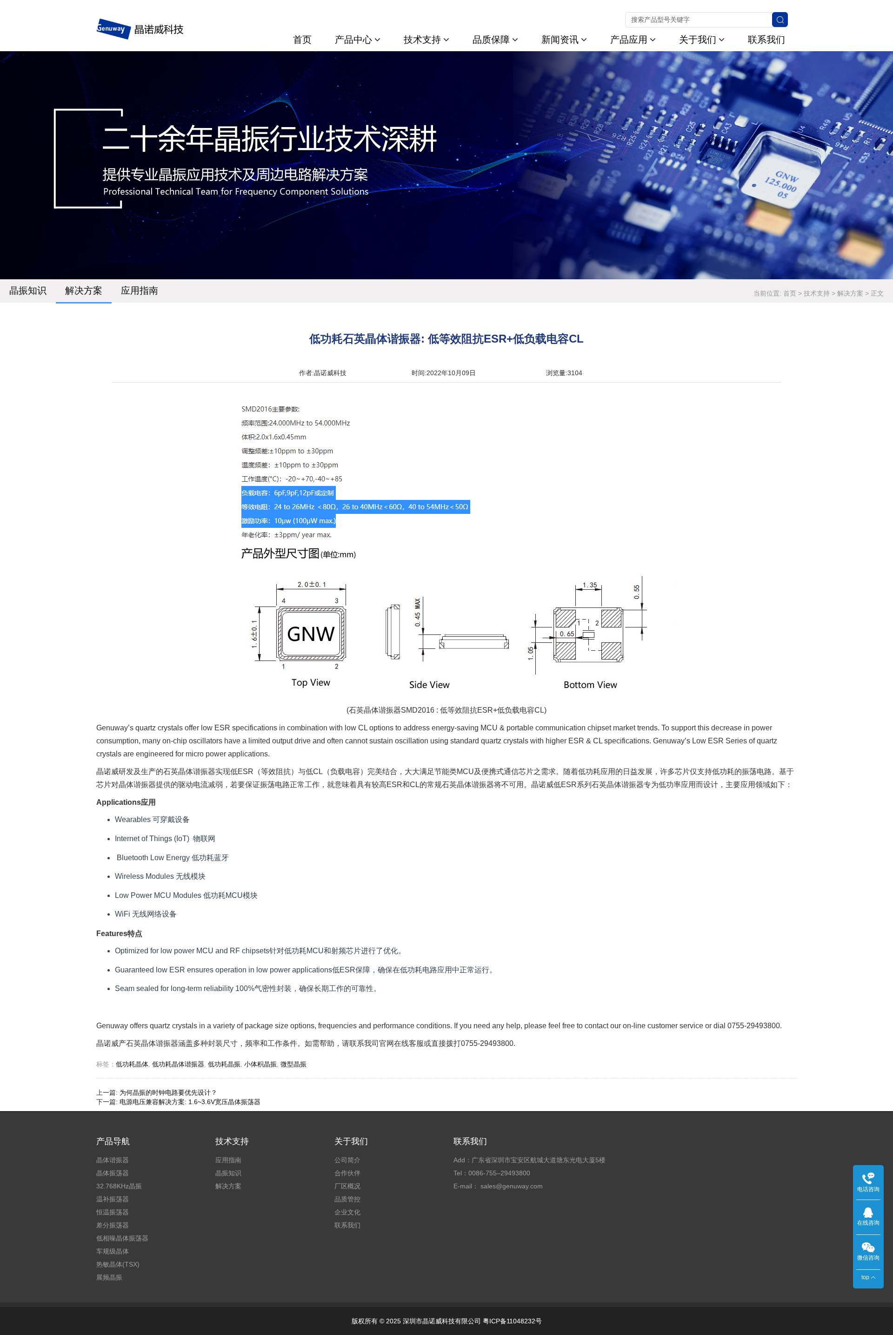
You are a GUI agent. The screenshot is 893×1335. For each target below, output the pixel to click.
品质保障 (491, 39)
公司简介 (347, 1160)
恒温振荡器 (112, 1212)
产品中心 (353, 39)
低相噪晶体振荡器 (122, 1238)
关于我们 (697, 39)
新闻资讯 (560, 39)
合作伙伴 (347, 1173)
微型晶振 (293, 1064)
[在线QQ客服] (868, 1212)
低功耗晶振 (224, 1064)
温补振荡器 (112, 1199)
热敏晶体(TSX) (118, 1264)
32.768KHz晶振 (119, 1186)
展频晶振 (109, 1277)
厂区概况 (347, 1186)
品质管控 (347, 1199)
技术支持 (422, 39)
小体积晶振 (260, 1064)
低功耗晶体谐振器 (178, 1064)
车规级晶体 (112, 1251)
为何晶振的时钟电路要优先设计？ (168, 1092)
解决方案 (83, 290)
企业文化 (347, 1212)
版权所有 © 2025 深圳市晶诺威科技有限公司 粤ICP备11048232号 (447, 1321)
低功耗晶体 (132, 1064)
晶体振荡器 (112, 1173)
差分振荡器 (112, 1225)
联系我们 (766, 39)
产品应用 (628, 39)
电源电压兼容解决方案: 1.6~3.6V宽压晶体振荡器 (190, 1102)
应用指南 (139, 290)
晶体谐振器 (112, 1160)
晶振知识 (28, 290)
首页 (302, 39)
